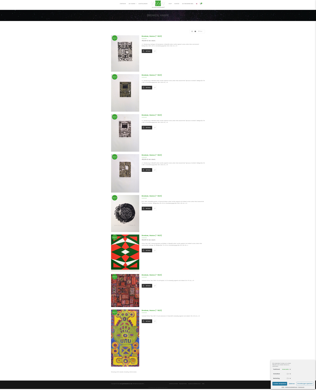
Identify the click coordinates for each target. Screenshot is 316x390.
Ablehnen (292, 383)
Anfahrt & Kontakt (173, 383)
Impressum (301, 387)
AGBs (283, 387)
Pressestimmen (183, 383)
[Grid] (192, 31)
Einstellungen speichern (305, 383)
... (144, 383)
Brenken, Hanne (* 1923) (152, 36)
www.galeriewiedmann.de (126, 383)
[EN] (197, 3)
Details (148, 51)
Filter (200, 31)
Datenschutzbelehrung (291, 387)
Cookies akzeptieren (279, 383)
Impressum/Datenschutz (194, 383)
